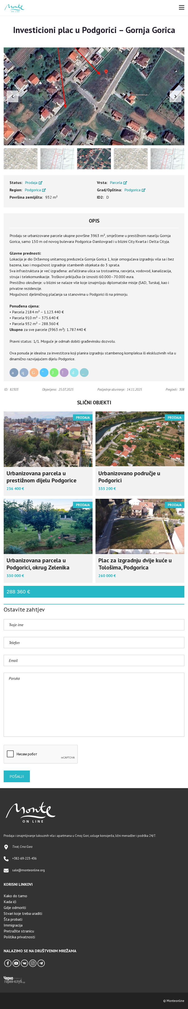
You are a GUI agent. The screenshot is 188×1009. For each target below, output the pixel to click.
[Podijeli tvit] (74, 372)
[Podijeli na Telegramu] (44, 372)
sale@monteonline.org (28, 870)
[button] (175, 96)
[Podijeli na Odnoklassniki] (34, 372)
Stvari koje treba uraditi (23, 913)
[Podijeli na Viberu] (64, 372)
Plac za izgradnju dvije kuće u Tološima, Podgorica (135, 563)
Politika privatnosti (19, 936)
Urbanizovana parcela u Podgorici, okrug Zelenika (38, 563)
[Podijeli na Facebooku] (14, 372)
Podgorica (33, 189)
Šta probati (13, 919)
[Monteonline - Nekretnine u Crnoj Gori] (12, 8)
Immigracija (13, 925)
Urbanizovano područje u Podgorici (129, 476)
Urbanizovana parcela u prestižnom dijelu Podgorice (41, 476)
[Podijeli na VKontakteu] (24, 372)
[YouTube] (16, 963)
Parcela (116, 182)
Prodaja (31, 182)
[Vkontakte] (24, 963)
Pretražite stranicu (19, 931)
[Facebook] (8, 963)
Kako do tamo (15, 895)
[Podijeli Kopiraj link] (84, 372)
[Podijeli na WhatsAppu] (54, 372)
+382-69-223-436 (24, 858)
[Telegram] (41, 963)
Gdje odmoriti (15, 907)
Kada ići (10, 901)
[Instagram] (32, 963)
